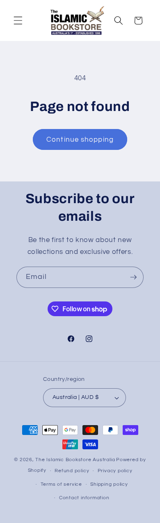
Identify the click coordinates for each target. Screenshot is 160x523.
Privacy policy (115, 470)
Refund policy (72, 470)
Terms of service (61, 484)
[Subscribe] (133, 277)
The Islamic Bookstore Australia (75, 459)
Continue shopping (80, 139)
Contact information (84, 497)
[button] (18, 20)
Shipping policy (109, 484)
